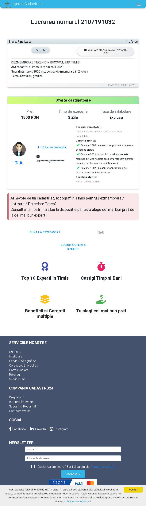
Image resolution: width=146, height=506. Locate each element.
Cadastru (15, 352)
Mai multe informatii (79, 501)
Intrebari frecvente (21, 402)
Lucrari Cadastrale (27, 3)
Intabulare (15, 356)
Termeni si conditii (103, 466)
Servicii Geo (17, 379)
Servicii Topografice (22, 361)
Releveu (14, 374)
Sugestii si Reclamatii (23, 406)
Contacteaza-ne (20, 411)
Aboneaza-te (73, 473)
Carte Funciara (19, 370)
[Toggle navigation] (139, 4)
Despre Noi (16, 397)
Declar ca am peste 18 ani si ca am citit (76, 466)
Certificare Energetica (23, 365)
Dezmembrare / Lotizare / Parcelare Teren (107, 51)
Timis (42, 50)
